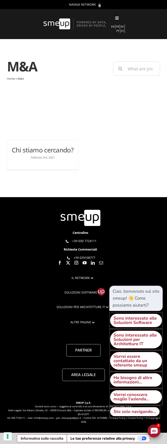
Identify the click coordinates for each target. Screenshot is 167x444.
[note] (136, 298)
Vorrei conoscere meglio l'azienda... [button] (131, 397)
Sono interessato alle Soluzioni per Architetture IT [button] (135, 339)
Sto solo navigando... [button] (135, 411)
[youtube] (85, 263)
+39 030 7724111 (84, 241)
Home (11, 79)
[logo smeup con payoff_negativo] (75, 20)
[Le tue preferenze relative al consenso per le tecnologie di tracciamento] (7, 436)
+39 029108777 (84, 258)
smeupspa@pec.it (71, 417)
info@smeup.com (43, 417)
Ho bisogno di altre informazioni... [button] (133, 380)
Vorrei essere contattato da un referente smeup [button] (130, 360)
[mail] (101, 263)
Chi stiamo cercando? (42, 149)
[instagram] (76, 263)
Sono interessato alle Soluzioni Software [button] (135, 320)
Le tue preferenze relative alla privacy (102, 438)
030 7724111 (18, 417)
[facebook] (60, 263)
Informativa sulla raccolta (42, 438)
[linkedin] (93, 263)
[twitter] (68, 263)
